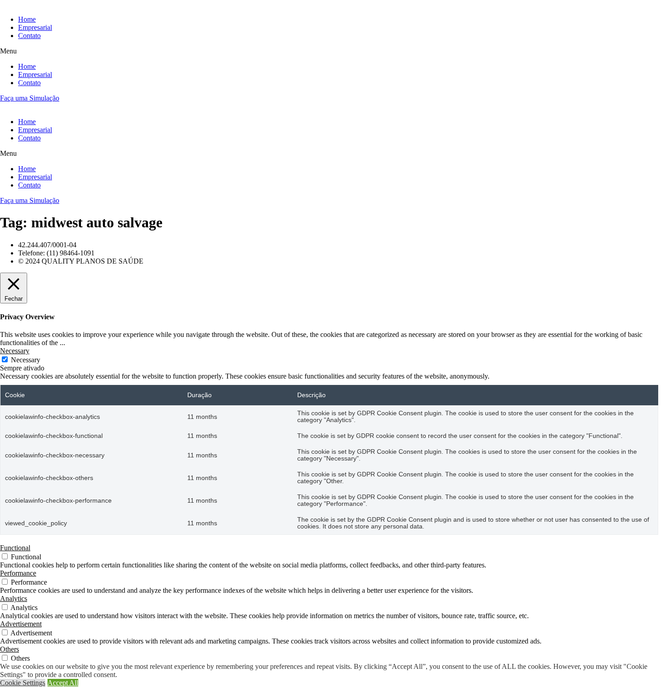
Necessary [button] (14, 351)
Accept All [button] (63, 683)
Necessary (25, 360)
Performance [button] (18, 573)
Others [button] (9, 649)
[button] (332, 51)
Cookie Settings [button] (22, 683)
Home (27, 19)
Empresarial (35, 27)
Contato (29, 35)
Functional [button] (15, 548)
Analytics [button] (13, 598)
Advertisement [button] (21, 624)
